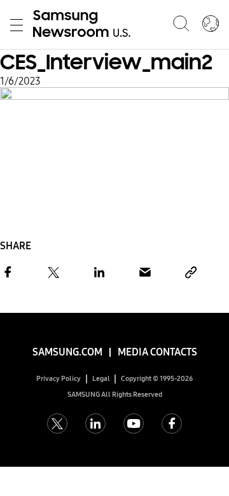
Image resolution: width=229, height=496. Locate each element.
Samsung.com (67, 352)
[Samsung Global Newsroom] (210, 24)
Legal (101, 379)
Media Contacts (157, 352)
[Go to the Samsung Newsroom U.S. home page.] (84, 24)
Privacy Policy (58, 379)
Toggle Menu (16, 24)
